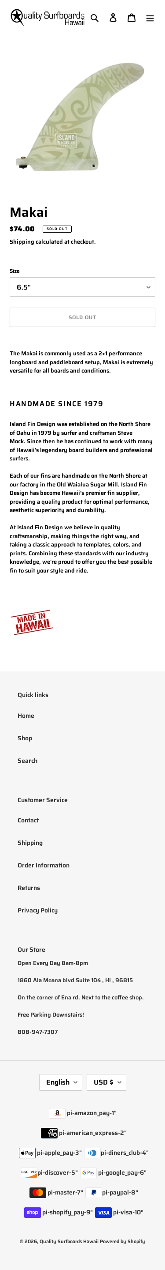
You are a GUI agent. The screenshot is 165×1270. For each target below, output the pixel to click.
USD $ (104, 1082)
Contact (28, 820)
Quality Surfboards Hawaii (69, 1241)
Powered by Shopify (122, 1241)
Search (27, 760)
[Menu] (150, 17)
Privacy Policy (38, 910)
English (58, 1082)
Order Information (44, 865)
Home (26, 715)
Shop (25, 738)
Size (15, 271)
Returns (29, 888)
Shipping (22, 241)
